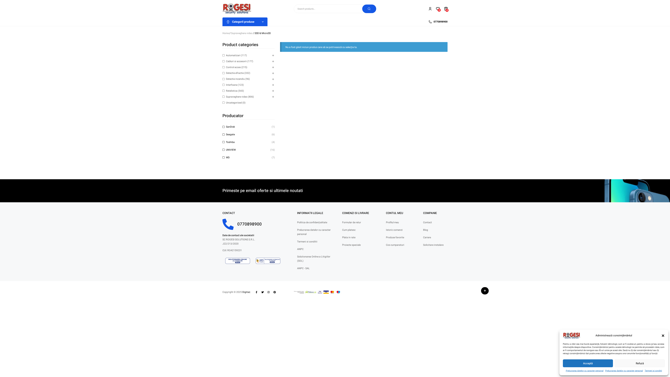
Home (225, 33)
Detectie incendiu (235, 79)
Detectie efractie (235, 73)
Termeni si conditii (653, 370)
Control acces (233, 67)
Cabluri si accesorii (236, 61)
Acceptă (588, 363)
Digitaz (246, 292)
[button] (663, 335)
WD (228, 157)
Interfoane (231, 85)
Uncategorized (234, 103)
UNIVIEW (231, 150)
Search (369, 9)
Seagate (230, 134)
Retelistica (231, 91)
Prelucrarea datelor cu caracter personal (585, 370)
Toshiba (230, 142)
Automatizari (233, 55)
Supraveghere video (241, 33)
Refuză (640, 363)
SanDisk (230, 127)
